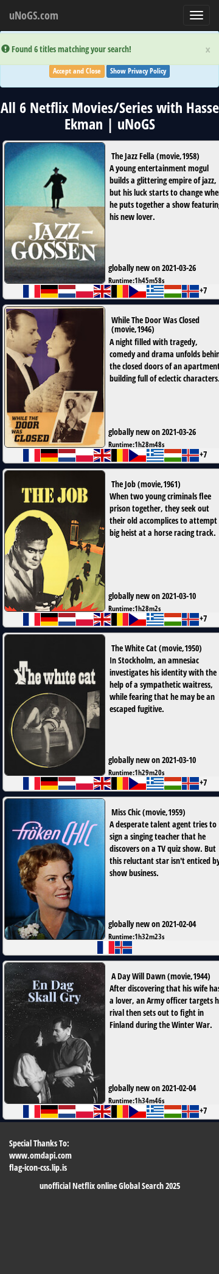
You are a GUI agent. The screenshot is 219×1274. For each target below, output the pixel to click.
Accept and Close (77, 71)
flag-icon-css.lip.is (38, 1167)
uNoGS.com (33, 15)
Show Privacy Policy (138, 71)
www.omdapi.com (40, 1155)
